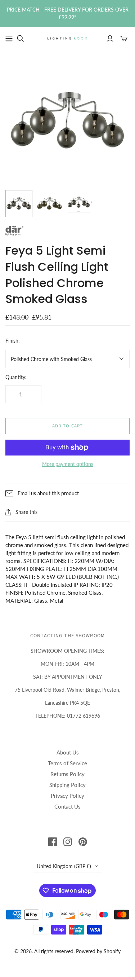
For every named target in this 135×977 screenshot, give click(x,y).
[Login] (110, 39)
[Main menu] (9, 38)
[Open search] (20, 38)
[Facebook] (52, 841)
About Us (68, 752)
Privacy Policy (67, 795)
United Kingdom (64, 866)
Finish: (12, 341)
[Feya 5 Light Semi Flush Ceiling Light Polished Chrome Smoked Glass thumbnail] (49, 203)
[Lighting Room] (67, 38)
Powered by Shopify (98, 951)
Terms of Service (67, 763)
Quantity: (16, 377)
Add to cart (67, 426)
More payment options (67, 464)
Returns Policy (67, 774)
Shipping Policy (67, 785)
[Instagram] (67, 841)
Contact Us (67, 806)
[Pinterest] (82, 841)
